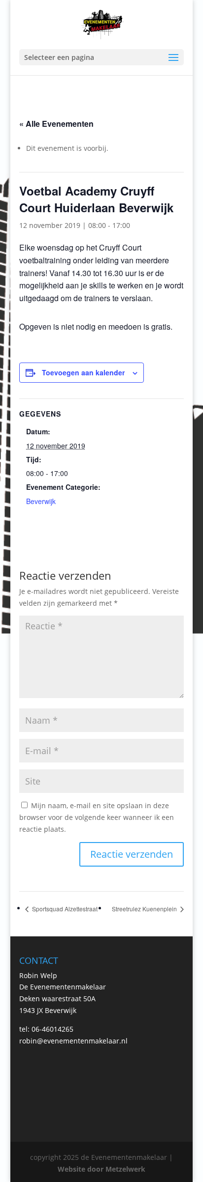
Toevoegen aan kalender (83, 372)
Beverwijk (41, 501)
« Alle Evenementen (56, 123)
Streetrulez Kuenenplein (145, 908)
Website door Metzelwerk (101, 1169)
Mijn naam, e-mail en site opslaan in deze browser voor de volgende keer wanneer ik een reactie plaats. (96, 817)
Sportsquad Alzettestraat (64, 908)
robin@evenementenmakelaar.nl (73, 1040)
